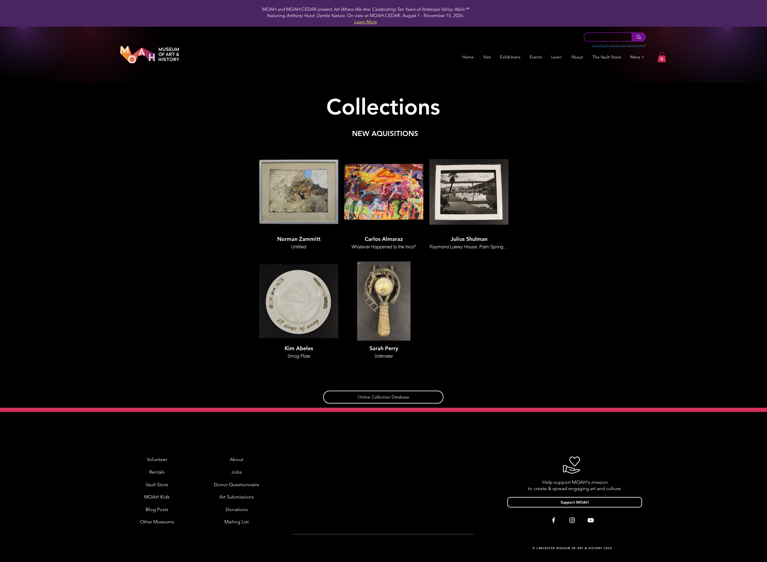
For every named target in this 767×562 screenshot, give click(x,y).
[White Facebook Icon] (553, 520)
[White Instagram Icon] (572, 520)
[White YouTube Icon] (590, 520)
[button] (510, 57)
